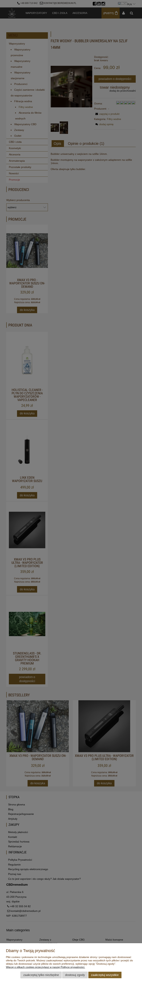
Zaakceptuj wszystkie (105, 975)
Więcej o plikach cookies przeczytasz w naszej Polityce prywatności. (45, 967)
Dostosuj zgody (75, 975)
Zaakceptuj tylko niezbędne (41, 975)
